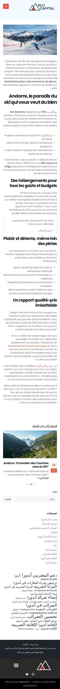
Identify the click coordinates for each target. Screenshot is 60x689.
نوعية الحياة (50, 621)
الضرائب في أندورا (20, 601)
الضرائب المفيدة (46, 609)
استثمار (15, 609)
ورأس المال (42, 365)
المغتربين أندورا (50, 601)
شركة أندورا (51, 562)
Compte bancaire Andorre (45, 590)
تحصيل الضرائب (36, 601)
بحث (54, 491)
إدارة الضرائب (50, 541)
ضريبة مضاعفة (21, 598)
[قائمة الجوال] (6, 6)
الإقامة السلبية (50, 553)
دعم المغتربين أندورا (39, 575)
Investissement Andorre (43, 613)
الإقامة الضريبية (24, 624)
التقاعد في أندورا (49, 558)
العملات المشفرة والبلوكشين (43, 528)
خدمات (36, 629)
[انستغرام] (33, 674)
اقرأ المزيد (43, 478)
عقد (55, 545)
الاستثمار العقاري (19, 613)
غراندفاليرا (47, 135)
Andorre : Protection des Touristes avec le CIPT (26, 465)
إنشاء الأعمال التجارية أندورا (43, 593)
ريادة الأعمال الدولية (47, 536)
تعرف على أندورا (49, 519)
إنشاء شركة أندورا (42, 597)
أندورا (17, 575)
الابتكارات (25, 645)
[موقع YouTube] (27, 674)
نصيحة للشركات (49, 523)
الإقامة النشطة (22, 621)
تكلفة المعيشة (27, 590)
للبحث (8, 499)
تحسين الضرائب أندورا (18, 617)
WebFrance (24, 682)
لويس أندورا (51, 549)
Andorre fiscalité (49, 579)
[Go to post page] (30, 444)
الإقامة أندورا (47, 624)
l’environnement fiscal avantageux (27, 346)
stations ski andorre (25, 629)
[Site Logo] (43, 6)
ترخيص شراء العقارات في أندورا (35, 582)
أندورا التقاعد (36, 621)
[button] (33, 484)
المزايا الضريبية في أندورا (18, 586)
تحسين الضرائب (42, 616)
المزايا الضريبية (45, 586)
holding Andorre (27, 609)
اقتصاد (54, 532)
